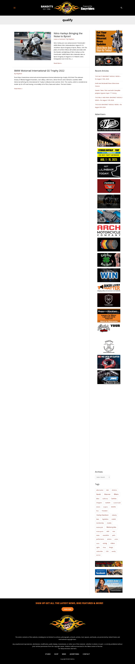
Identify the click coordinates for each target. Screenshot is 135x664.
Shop (104, 547)
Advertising (74, 654)
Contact (86, 654)
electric (98, 507)
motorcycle (99, 527)
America (114, 490)
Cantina (113, 499)
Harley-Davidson (102, 515)
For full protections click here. (67, 648)
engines (105, 507)
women (98, 555)
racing (105, 543)
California (105, 498)
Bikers (116, 494)
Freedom (104, 511)
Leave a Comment (59, 39)
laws (97, 519)
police (116, 539)
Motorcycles (111, 527)
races (97, 543)
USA (107, 551)
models (109, 523)
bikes (97, 498)
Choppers (99, 503)
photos (109, 539)
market (114, 519)
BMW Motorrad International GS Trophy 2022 (39, 70)
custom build (116, 503)
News (64, 654)
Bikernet (107, 494)
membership (100, 523)
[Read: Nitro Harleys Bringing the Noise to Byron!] (32, 46)
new (113, 531)
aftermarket (99, 490)
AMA (107, 490)
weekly (114, 551)
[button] (121, 7)
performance (100, 539)
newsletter (106, 535)
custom (107, 503)
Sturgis (111, 547)
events (113, 507)
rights (98, 547)
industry (114, 515)
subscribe (99, 551)
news (97, 535)
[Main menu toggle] (14, 8)
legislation (105, 519)
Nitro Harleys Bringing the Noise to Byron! (68, 35)
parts (113, 535)
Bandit (98, 494)
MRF (108, 531)
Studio (48, 654)
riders (112, 543)
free (97, 511)
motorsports (99, 531)
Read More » (58, 63)
